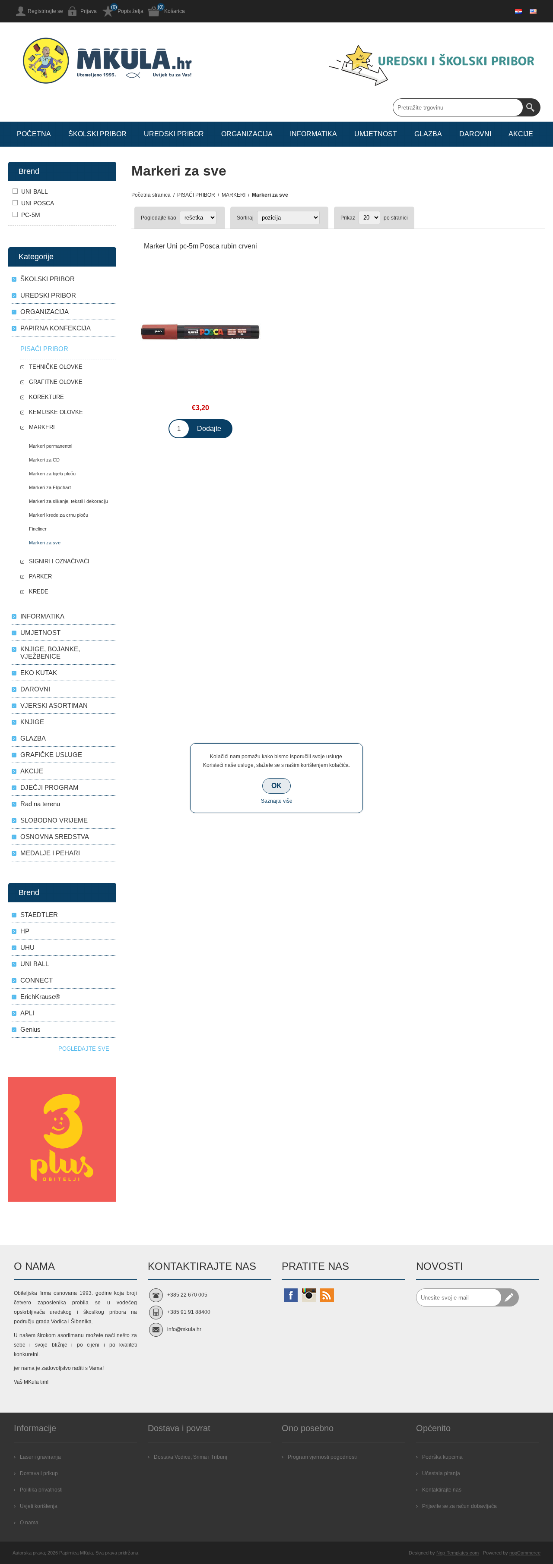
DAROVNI (35, 689)
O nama (29, 1523)
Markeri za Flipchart (50, 487)
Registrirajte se (45, 11)
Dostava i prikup (39, 1473)
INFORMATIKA (42, 616)
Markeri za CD (44, 459)
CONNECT (36, 980)
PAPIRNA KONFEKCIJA (55, 328)
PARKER (40, 576)
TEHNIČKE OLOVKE (56, 367)
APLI (27, 1013)
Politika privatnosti (41, 1490)
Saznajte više (276, 801)
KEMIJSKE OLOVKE (56, 412)
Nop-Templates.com (457, 1552)
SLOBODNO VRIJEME (54, 820)
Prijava (88, 11)
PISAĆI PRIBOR (44, 348)
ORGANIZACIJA (44, 311)
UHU (27, 947)
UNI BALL (34, 191)
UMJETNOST (40, 632)
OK (276, 785)
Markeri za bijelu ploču (52, 473)
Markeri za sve (44, 542)
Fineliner (38, 528)
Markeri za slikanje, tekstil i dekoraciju (68, 501)
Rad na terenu (40, 803)
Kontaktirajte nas (441, 1490)
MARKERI (42, 427)
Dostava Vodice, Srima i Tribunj (190, 1457)
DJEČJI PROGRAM (49, 787)
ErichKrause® (40, 996)
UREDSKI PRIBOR (48, 295)
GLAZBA (33, 738)
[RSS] (327, 1295)
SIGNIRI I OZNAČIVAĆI (59, 561)
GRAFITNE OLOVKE (56, 382)
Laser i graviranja (40, 1457)
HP (24, 931)
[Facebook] (291, 1295)
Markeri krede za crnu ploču (58, 515)
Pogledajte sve (83, 1049)
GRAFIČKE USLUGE (51, 754)
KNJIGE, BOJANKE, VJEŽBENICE (50, 652)
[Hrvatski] (518, 11)
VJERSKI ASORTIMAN (54, 705)
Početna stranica (151, 195)
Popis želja (130, 11)
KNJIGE (32, 721)
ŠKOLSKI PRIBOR (47, 279)
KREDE (38, 591)
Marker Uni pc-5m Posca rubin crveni (200, 246)
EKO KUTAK (38, 672)
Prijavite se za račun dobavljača (459, 1506)
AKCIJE (31, 771)
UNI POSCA (37, 203)
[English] (533, 11)
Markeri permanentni (50, 446)
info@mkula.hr (184, 1329)
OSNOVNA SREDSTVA (54, 836)
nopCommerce (524, 1552)
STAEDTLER (39, 914)
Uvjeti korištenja (38, 1506)
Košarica (174, 11)
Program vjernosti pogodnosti (322, 1457)
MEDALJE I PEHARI (50, 853)
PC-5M (30, 214)
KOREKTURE (46, 397)
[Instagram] (309, 1295)
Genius (30, 1029)
